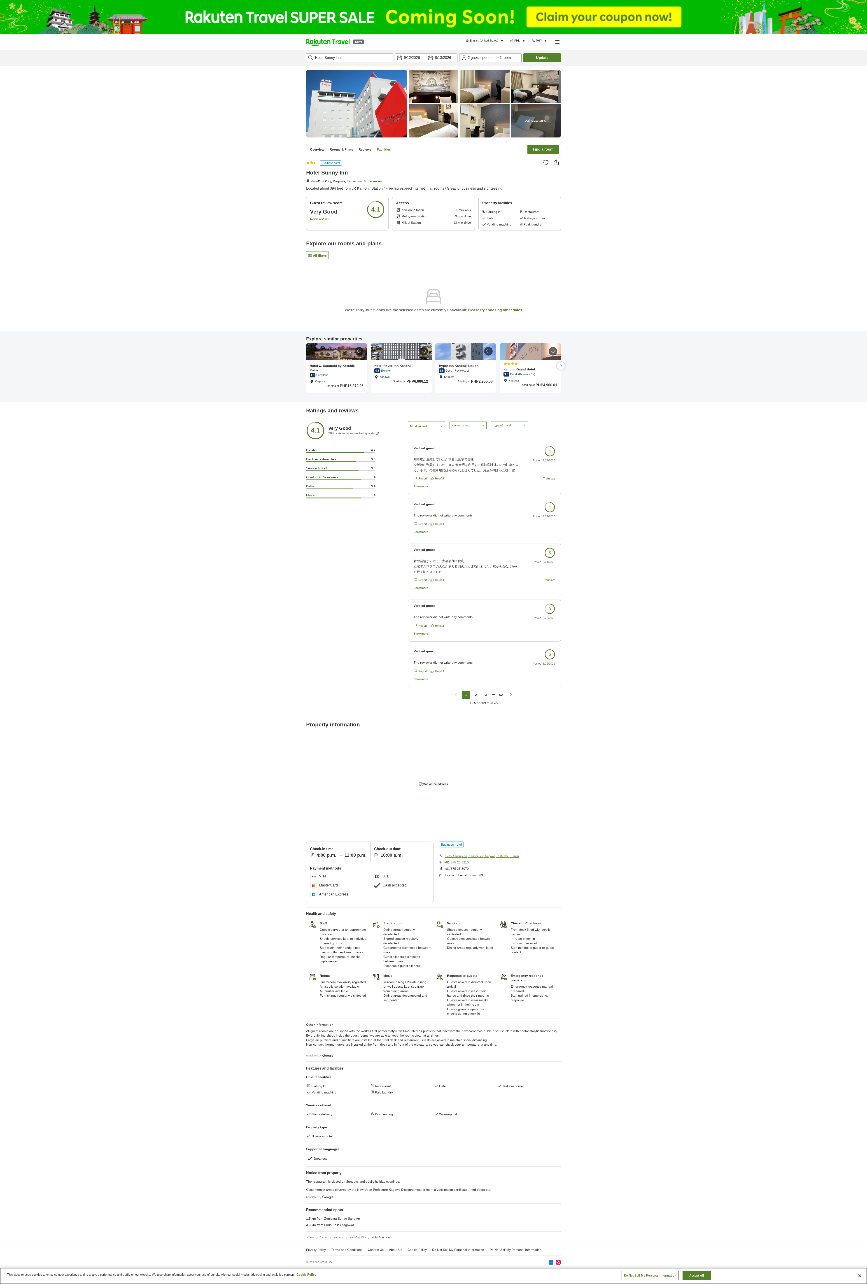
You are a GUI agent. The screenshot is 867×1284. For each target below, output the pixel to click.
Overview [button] (317, 149)
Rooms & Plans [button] (341, 149)
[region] (433, 1276)
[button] (328, 41)
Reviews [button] (365, 149)
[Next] (561, 366)
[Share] (556, 162)
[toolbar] (426, 57)
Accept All (696, 1275)
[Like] (546, 162)
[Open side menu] (557, 41)
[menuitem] (485, 41)
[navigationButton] (456, 695)
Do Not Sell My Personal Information (515, 1249)
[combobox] (349, 57)
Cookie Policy (306, 1274)
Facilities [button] (384, 149)
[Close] (860, 1276)
